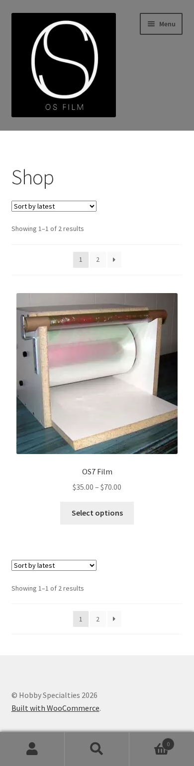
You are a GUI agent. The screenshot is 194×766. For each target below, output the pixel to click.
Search (97, 749)
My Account (32, 749)
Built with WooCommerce (55, 708)
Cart (149, 740)
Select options (97, 513)
